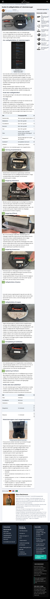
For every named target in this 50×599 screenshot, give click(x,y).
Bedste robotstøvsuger (11, 4)
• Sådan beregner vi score (24, 537)
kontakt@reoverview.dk (9, 541)
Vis (47, 9)
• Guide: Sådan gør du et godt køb (25, 548)
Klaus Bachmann (22, 494)
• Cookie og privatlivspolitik (22, 553)
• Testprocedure (23, 540)
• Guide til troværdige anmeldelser (24, 544)
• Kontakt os (22, 533)
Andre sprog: (5, 491)
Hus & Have (4, 4)
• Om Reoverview (23, 530)
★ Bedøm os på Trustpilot (40, 556)
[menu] (3, 1)
